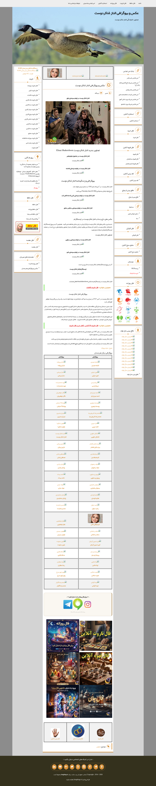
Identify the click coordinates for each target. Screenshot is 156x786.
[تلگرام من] (96, 767)
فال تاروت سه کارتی (32, 104)
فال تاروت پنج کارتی (32, 114)
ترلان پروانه (61, 365)
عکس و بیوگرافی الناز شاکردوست (117, 12)
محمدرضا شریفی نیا (95, 416)
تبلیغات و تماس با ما (74, 3)
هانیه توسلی (95, 498)
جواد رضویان (95, 467)
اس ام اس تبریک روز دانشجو (129, 104)
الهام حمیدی (95, 365)
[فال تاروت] (95, 636)
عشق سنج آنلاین (133, 251)
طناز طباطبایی (61, 524)
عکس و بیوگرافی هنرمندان (30, 268)
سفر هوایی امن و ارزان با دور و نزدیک (30, 182)
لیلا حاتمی (95, 565)
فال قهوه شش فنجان (132, 163)
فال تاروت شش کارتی (31, 119)
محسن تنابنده (61, 508)
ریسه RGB (135, 268)
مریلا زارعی (95, 385)
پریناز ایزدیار (95, 555)
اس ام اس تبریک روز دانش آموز (128, 99)
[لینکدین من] (54, 767)
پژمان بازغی (61, 467)
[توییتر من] (72, 767)
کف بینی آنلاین (134, 180)
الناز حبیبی (95, 426)
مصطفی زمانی (61, 457)
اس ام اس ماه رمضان (132, 89)
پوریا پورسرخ (61, 575)
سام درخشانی (95, 534)
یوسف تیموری (95, 406)
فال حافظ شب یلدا (32, 214)
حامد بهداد (61, 477)
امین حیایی (95, 375)
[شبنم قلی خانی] (54, 73)
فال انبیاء (135, 137)
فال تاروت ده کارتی (32, 128)
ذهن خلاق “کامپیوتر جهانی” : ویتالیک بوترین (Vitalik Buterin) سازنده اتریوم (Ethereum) (28, 174)
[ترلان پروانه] (78, 76)
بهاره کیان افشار (95, 447)
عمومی (99, 746)
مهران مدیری (61, 416)
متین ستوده (61, 544)
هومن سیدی (61, 534)
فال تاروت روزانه (33, 85)
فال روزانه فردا (33, 263)
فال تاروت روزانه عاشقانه (30, 138)
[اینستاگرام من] (84, 767)
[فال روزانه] (62, 636)
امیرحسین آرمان (95, 544)
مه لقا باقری (61, 555)
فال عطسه (35, 246)
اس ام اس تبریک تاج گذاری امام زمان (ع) (129, 83)
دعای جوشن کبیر (133, 213)
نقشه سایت (69, 779)
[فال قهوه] (95, 669)
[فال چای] (95, 702)
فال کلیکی (135, 235)
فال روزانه (113, 3)
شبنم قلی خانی (95, 524)
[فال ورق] (62, 702)
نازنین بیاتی (61, 447)
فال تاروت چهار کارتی (31, 109)
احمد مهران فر (95, 396)
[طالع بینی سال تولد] (128, 354)
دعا (137, 218)
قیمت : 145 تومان (27, 71)
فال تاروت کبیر (33, 90)
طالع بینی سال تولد (132, 374)
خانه (140, 3)
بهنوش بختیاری (95, 488)
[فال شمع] (62, 669)
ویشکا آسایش (61, 406)
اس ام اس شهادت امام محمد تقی (128, 94)
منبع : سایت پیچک (106, 348)
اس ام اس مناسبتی (89, 3)
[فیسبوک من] (90, 767)
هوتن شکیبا (61, 426)
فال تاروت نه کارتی (32, 123)
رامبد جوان (95, 508)
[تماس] (78, 767)
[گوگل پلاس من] (66, 767)
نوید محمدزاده (61, 385)
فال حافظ (132, 3)
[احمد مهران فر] (101, 76)
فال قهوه (135, 154)
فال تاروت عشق (33, 133)
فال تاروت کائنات (32, 95)
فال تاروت (123, 3)
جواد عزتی (61, 488)
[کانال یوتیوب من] (60, 767)
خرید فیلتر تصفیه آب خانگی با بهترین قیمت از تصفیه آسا (30, 165)
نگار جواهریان (61, 396)
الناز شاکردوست (61, 436)
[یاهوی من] (101, 767)
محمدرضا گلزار (61, 585)
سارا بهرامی (61, 375)
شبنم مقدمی (95, 457)
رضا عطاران (61, 565)
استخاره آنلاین (102, 3)
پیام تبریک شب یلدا (32, 218)
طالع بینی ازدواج (133, 197)
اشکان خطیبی (95, 436)
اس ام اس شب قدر (132, 78)
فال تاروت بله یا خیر (32, 142)
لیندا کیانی (95, 585)
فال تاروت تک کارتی (32, 99)
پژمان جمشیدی (61, 498)
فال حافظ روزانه (33, 209)
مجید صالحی (95, 575)
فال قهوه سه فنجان (132, 158)
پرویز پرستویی (95, 477)
